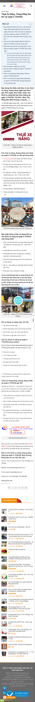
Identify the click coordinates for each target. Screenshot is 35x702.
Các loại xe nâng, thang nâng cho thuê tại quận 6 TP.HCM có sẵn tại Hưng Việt (17, 42)
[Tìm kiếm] (31, 6)
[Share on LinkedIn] (25, 488)
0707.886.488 (26, 677)
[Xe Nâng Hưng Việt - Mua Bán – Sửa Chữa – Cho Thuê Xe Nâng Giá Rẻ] (18, 6)
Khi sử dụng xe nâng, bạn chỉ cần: (14, 66)
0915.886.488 (17, 677)
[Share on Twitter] (15, 488)
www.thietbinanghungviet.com (20, 673)
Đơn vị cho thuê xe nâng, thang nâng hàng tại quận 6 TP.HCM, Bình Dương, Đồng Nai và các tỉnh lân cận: (17, 81)
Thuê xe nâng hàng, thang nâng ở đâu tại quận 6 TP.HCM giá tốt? (17, 75)
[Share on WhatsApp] (9, 488)
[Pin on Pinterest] (22, 488)
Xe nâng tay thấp (8, 159)
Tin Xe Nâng (4, 11)
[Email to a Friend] (19, 488)
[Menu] (4, 6)
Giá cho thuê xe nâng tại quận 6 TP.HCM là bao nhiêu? (17, 70)
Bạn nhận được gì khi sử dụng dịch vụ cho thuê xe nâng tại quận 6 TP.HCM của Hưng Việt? (17, 48)
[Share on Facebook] (12, 488)
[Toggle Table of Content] (29, 24)
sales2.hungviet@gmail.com (19, 675)
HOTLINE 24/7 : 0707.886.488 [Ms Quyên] (17, 1)
